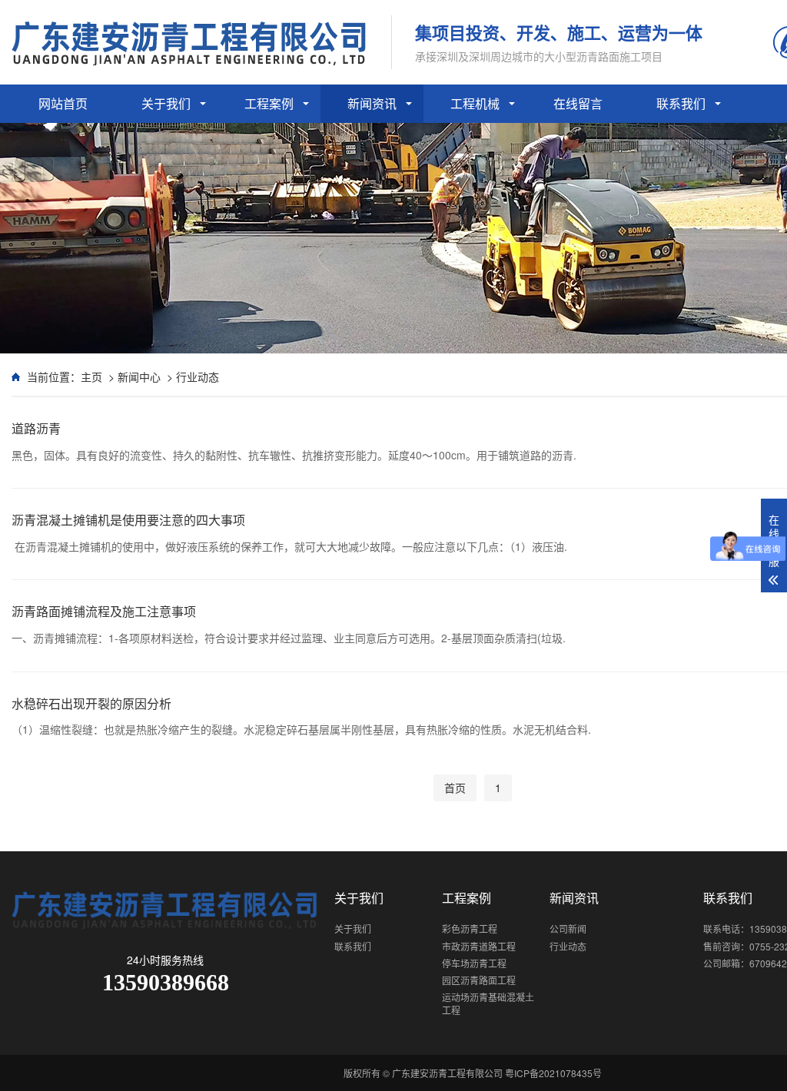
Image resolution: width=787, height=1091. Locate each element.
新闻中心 (139, 376)
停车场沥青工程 (474, 963)
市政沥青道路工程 (479, 946)
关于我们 (166, 103)
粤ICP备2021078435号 (553, 1072)
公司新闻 (568, 928)
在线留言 (578, 103)
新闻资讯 (372, 103)
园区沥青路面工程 (479, 980)
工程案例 (269, 103)
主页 (91, 376)
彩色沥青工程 (469, 928)
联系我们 (681, 103)
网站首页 (63, 103)
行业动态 (197, 376)
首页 (455, 787)
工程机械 (475, 103)
